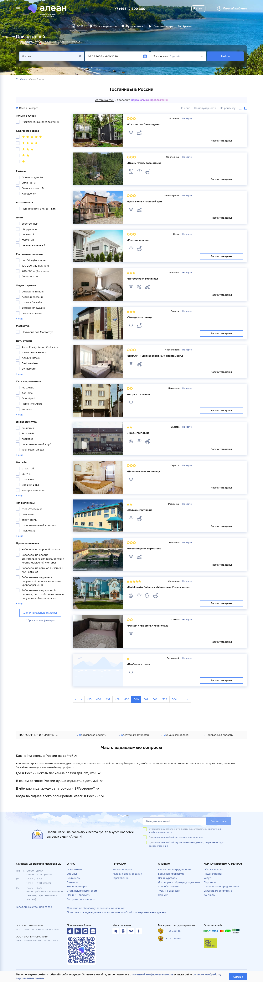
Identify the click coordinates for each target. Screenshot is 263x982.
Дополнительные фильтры (40, 612)
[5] (29, 137)
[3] (25, 149)
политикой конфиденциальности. (152, 974)
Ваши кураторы (167, 878)
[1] (21, 162)
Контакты (209, 895)
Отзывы (72, 873)
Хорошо (238, 976)
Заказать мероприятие (218, 890)
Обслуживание (213, 869)
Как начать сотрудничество (175, 869)
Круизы (187, 26)
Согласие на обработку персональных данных (96, 908)
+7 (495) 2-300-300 (130, 9)
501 (146, 699)
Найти (225, 56)
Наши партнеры (77, 886)
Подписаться (218, 821)
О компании (74, 869)
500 (136, 699)
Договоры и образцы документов (179, 882)
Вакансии (73, 882)
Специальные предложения (221, 886)
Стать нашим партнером (82, 890)
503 (164, 699)
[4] (27, 143)
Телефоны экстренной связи (34, 907)
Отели (23, 79)
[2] (23, 156)
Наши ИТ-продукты (78, 895)
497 (108, 699)
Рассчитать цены (221, 140)
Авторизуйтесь (104, 100)
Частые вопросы (122, 869)
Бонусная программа (171, 873)
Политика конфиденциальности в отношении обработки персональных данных (116, 912)
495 (89, 699)
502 (155, 699)
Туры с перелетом (105, 26)
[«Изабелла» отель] (98, 670)
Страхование (120, 878)
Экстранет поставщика (81, 899)
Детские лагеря (163, 26)
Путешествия (134, 26)
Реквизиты (73, 878)
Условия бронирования (127, 873)
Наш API (163, 895)
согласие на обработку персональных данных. (179, 837)
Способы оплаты (168, 886)
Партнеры (210, 882)
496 (98, 699)
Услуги (208, 878)
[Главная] (17, 79)
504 (174, 699)
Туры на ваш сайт (169, 890)
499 (126, 699)
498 (117, 699)
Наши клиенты (213, 873)
